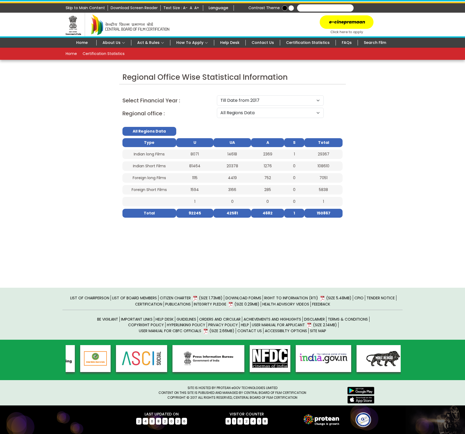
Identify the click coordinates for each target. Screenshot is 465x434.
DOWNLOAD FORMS (243, 298)
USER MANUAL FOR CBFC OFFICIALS (186, 331)
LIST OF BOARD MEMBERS (134, 298)
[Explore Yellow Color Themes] (291, 8)
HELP (245, 325)
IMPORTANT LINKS (137, 319)
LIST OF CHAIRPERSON (89, 298)
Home (82, 42)
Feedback (321, 304)
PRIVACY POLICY (223, 325)
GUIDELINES (186, 319)
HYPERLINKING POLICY (186, 325)
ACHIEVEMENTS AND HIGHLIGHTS (272, 319)
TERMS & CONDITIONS (348, 319)
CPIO (359, 298)
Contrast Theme (264, 8)
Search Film (375, 42)
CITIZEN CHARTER (191, 298)
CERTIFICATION (148, 304)
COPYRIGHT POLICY (146, 325)
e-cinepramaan (346, 22)
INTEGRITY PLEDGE (226, 304)
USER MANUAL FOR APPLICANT (294, 325)
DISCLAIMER (314, 319)
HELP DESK (165, 319)
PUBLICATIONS (178, 304)
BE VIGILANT (107, 319)
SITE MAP (318, 331)
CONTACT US (249, 331)
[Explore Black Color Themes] (284, 8)
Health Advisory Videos (285, 304)
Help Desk (229, 42)
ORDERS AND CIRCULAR (220, 319)
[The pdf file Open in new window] (353, 419)
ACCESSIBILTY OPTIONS (286, 331)
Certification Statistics (308, 42)
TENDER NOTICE (381, 298)
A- (186, 8)
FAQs (347, 42)
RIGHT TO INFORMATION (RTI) (307, 298)
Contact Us (263, 42)
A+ (197, 8)
